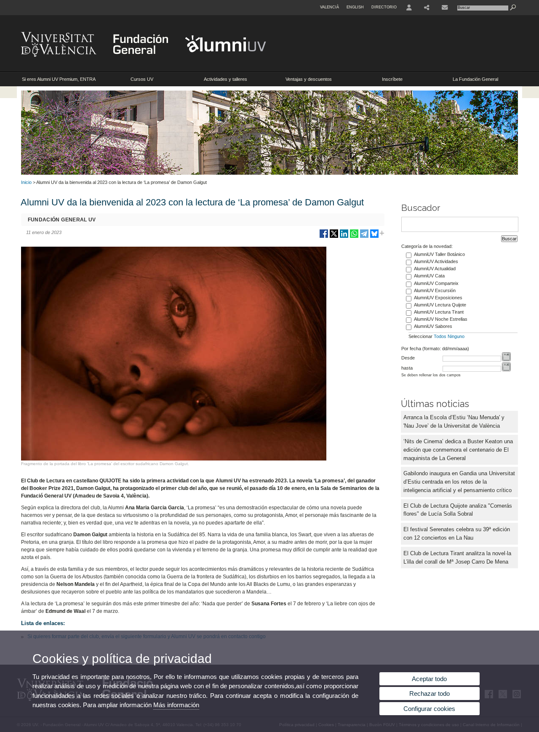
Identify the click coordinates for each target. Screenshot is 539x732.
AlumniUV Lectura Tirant (439, 311)
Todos (440, 336)
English (355, 7)
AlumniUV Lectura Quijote (440, 304)
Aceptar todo (429, 678)
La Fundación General (475, 79)
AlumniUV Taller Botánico (439, 254)
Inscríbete (392, 79)
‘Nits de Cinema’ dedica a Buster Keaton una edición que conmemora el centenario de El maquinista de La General (458, 449)
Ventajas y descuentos (309, 79)
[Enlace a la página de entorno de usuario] (409, 7)
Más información (176, 704)
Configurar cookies (429, 708)
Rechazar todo (429, 693)
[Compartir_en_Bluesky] (374, 237)
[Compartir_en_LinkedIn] (344, 237)
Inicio (26, 182)
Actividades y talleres (225, 79)
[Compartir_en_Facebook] (324, 237)
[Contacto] (445, 7)
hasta (407, 367)
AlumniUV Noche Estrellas (440, 319)
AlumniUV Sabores (433, 326)
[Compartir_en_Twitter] (334, 237)
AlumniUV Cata (429, 275)
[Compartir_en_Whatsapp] (354, 237)
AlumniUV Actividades (436, 261)
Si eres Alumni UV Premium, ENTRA (59, 79)
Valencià (329, 7)
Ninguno (456, 336)
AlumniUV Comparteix (436, 283)
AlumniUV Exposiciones (438, 297)
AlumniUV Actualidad (435, 268)
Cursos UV (142, 79)
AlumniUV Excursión (435, 290)
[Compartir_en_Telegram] (364, 237)
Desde (408, 357)
